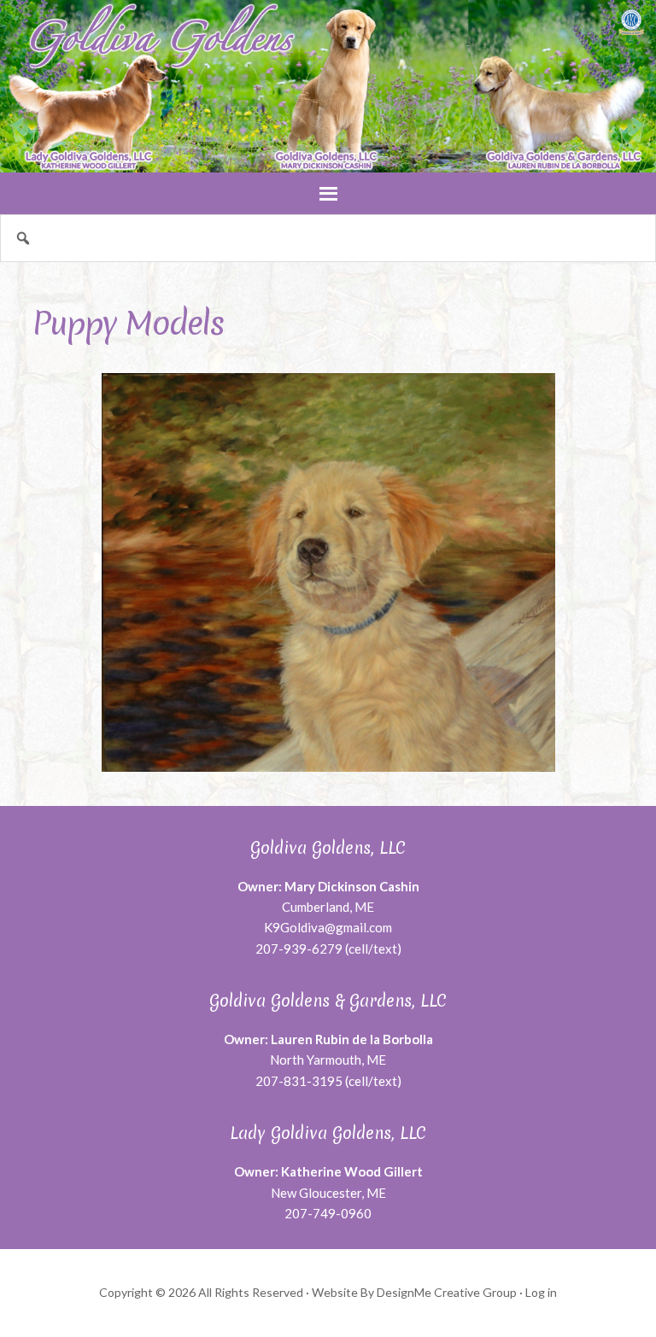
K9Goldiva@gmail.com (328, 927)
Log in (541, 1292)
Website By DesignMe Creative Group (414, 1292)
